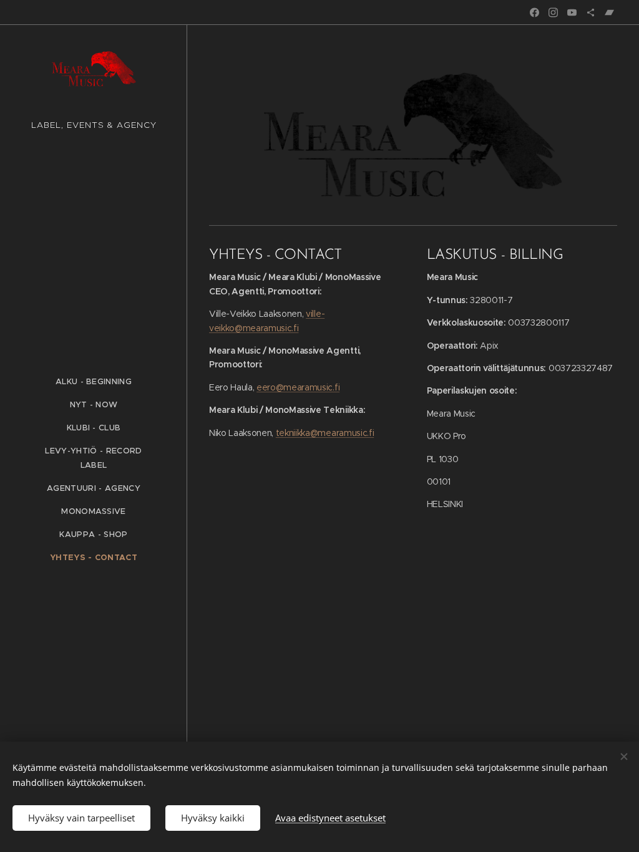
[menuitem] (93, 381)
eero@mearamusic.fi (297, 387)
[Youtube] (572, 12)
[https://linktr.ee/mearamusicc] (590, 12)
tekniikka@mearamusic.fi (325, 432)
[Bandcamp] (609, 12)
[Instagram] (553, 12)
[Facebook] (534, 12)
